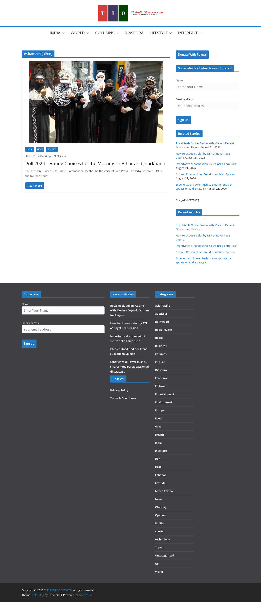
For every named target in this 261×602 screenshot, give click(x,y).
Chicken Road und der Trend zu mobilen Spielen (205, 174)
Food (158, 418)
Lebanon (161, 475)
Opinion (160, 515)
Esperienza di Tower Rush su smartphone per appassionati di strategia (129, 366)
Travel (159, 547)
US (157, 563)
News (40, 149)
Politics (52, 149)
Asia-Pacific (162, 305)
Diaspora (134, 32)
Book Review (163, 329)
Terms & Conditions (123, 398)
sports (159, 531)
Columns (104, 32)
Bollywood (162, 321)
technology (162, 539)
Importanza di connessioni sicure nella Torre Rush (206, 164)
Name (179, 80)
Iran (157, 459)
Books (159, 338)
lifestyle (159, 32)
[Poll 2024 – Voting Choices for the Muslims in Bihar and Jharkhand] (96, 102)
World (78, 32)
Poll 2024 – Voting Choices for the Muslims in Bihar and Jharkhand (95, 163)
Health (159, 434)
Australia (161, 313)
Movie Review (164, 491)
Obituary (161, 507)
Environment (163, 402)
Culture (160, 362)
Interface (188, 32)
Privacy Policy (119, 390)
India (55, 32)
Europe (160, 410)
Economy (161, 378)
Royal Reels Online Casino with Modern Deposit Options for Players (129, 310)
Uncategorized (164, 555)
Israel (158, 467)
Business (161, 346)
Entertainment (164, 394)
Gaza (158, 426)
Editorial (160, 386)
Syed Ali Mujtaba (57, 156)
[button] (62, 33)
